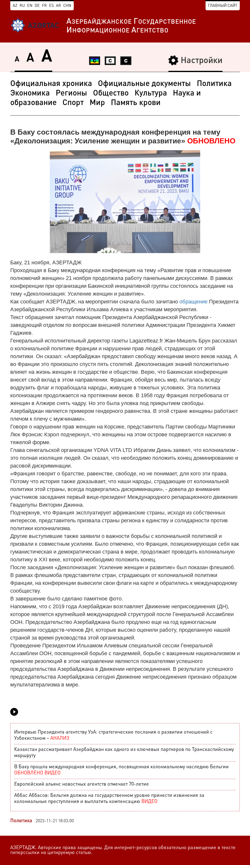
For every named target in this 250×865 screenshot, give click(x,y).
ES (51, 6)
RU (22, 6)
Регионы (71, 93)
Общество (111, 93)
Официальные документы (144, 84)
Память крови (136, 103)
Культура (151, 93)
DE (37, 6)
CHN (67, 6)
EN (29, 6)
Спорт (73, 103)
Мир (97, 103)
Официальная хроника (51, 84)
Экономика (30, 93)
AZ (15, 6)
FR (44, 6)
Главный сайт (222, 6)
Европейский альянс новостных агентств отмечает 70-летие (81, 784)
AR (58, 6)
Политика (214, 84)
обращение (193, 302)
